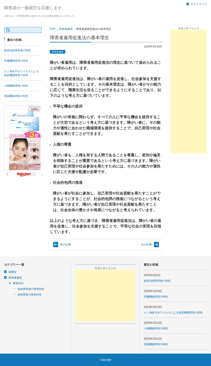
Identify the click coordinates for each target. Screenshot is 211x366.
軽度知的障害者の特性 (17, 50)
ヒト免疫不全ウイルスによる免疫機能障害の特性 (173, 312)
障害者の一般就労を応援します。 (35, 8)
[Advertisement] (188, 91)
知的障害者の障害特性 (31, 289)
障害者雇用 (66, 29)
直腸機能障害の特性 (16, 96)
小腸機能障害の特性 (16, 85)
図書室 (12, 271)
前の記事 (65, 244)
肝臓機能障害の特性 (16, 60)
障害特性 (18, 283)
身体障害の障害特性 (30, 294)
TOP (52, 29)
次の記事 (146, 244)
